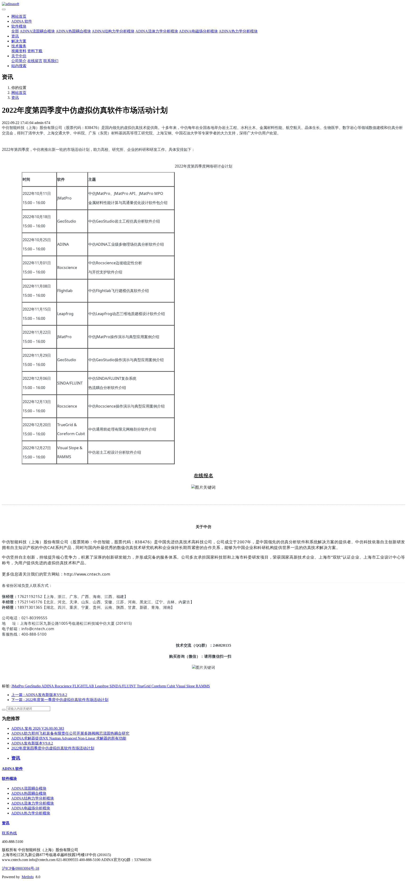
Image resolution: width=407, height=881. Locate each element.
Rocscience (64, 686)
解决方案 (18, 41)
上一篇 (39, 695)
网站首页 (18, 16)
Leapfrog (102, 686)
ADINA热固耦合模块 (73, 31)
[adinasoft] (203, 4)
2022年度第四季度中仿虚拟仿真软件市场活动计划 (52, 748)
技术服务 (18, 46)
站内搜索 (18, 66)
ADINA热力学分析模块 (238, 31)
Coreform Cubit (163, 686)
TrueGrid (144, 686)
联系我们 (50, 61)
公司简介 (18, 61)
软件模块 (18, 26)
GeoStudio (33, 686)
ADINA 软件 (21, 21)
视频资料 (18, 51)
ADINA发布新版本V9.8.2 (32, 743)
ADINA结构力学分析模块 (113, 31)
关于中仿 (18, 56)
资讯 (15, 36)
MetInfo (28, 877)
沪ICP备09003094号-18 (20, 868)
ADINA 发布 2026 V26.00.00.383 (37, 728)
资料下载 (34, 51)
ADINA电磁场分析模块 (198, 31)
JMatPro (18, 686)
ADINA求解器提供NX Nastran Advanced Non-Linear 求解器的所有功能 (68, 738)
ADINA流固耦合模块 (37, 31)
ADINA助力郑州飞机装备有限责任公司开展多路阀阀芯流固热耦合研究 (70, 733)
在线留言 (34, 61)
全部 (15, 31)
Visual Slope (186, 686)
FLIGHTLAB (84, 686)
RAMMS (203, 686)
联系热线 (9, 833)
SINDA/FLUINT (123, 686)
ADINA (48, 686)
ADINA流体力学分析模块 (156, 31)
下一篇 (59, 700)
